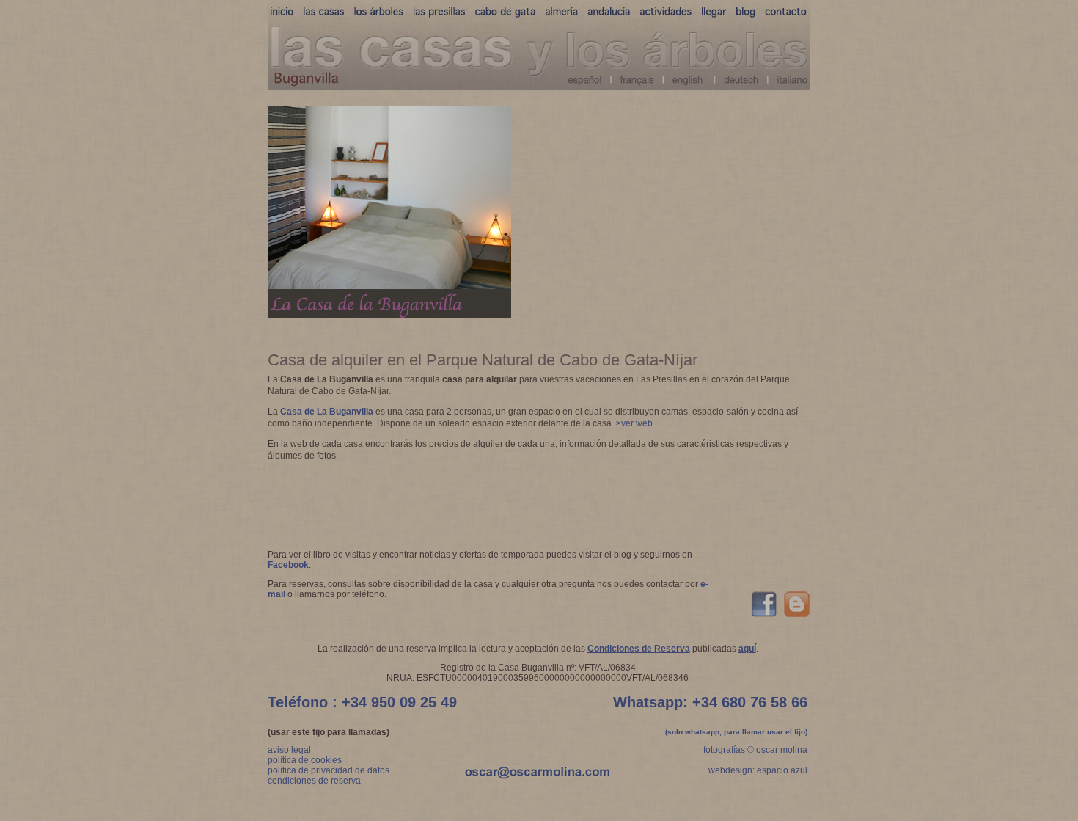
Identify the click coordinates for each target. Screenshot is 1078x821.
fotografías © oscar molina (755, 750)
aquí (747, 648)
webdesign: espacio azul (757, 770)
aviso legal (289, 750)
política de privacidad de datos (328, 770)
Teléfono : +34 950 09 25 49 (362, 702)
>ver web (634, 423)
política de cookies (305, 760)
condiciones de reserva (314, 781)
